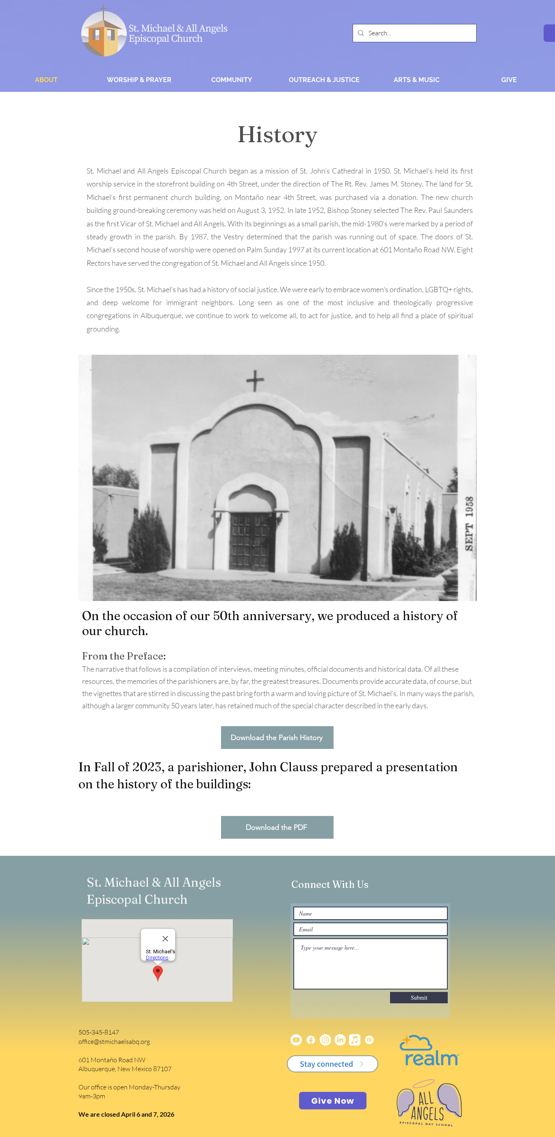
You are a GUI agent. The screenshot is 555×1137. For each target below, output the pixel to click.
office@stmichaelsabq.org (114, 1041)
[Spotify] (369, 1040)
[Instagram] (325, 1040)
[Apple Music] (354, 1040)
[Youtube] (296, 1040)
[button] (139, 80)
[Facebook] (311, 1040)
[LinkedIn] (340, 1040)
